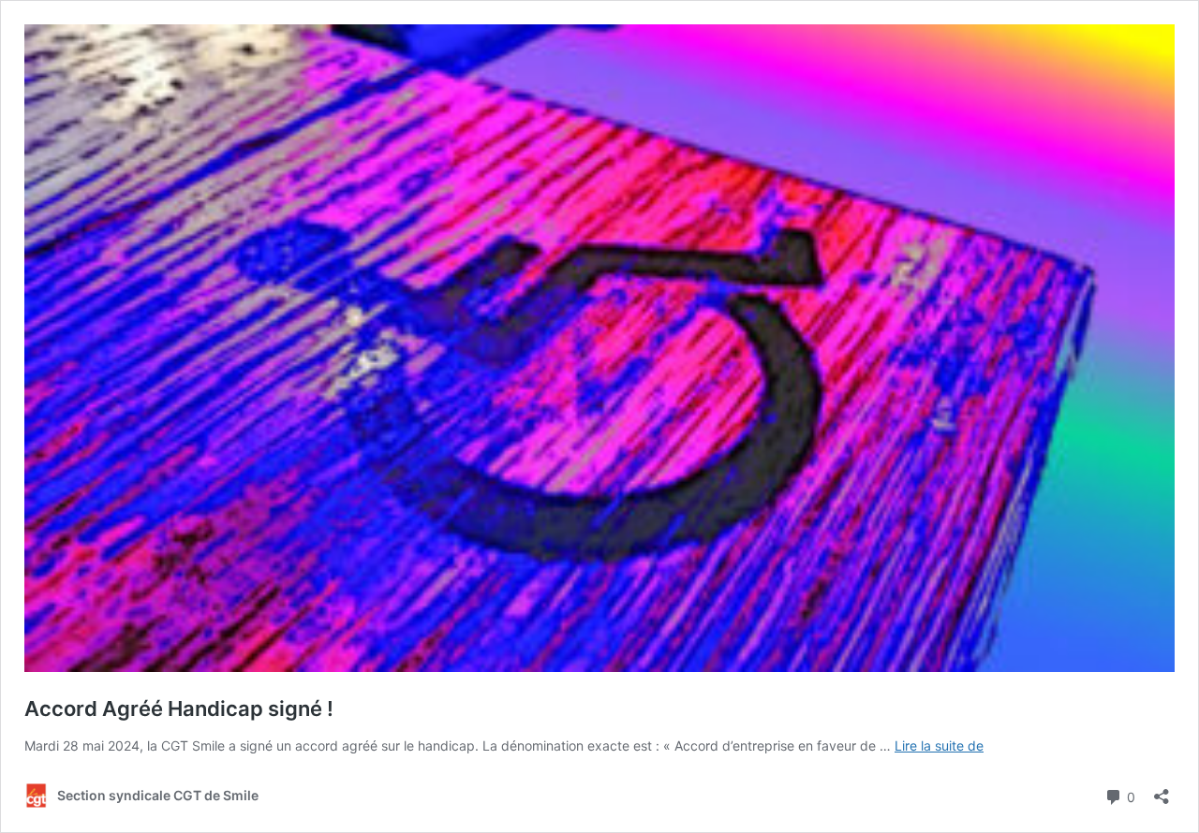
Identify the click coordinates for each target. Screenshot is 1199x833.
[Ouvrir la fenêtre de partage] (1161, 790)
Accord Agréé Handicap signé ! (178, 708)
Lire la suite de (939, 745)
